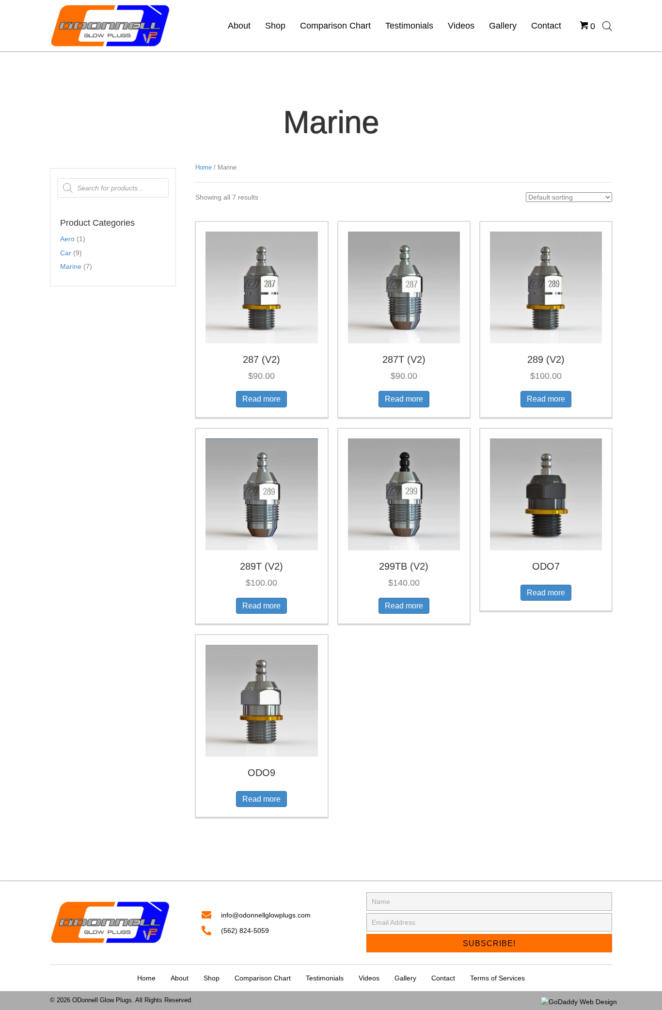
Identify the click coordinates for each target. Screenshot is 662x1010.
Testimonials (325, 978)
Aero (67, 239)
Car (65, 253)
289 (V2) (546, 359)
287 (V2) (261, 359)
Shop (212, 978)
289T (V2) (261, 566)
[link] (239, 25)
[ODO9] (261, 700)
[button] (489, 943)
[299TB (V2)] (404, 493)
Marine (70, 266)
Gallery (405, 978)
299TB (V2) (403, 566)
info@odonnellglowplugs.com (266, 915)
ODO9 (261, 772)
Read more (261, 399)
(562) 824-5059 (245, 930)
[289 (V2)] (546, 287)
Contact (443, 978)
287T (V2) (404, 359)
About (180, 978)
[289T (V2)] (261, 493)
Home (203, 167)
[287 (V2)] (261, 287)
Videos (369, 978)
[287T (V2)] (404, 287)
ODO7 (546, 566)
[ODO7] (546, 493)
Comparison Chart (263, 978)
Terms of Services (497, 978)
